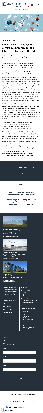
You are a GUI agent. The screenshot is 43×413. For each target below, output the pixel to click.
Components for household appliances (28, 326)
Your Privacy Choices (16, 407)
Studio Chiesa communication (27, 402)
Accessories (26, 321)
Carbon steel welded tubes (30, 300)
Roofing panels (27, 317)
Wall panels (26, 316)
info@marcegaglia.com (9, 280)
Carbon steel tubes (26, 299)
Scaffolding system (28, 319)
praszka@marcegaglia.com (10, 258)
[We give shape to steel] (18, 4)
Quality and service (10, 295)
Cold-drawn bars (25, 305)
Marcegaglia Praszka (11, 291)
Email (5, 365)
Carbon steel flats (25, 291)
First (4, 348)
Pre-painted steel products (28, 308)
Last (4, 357)
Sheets (25, 295)
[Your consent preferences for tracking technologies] (3, 409)
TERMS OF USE (12, 394)
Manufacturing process (11, 293)
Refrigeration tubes (28, 302)
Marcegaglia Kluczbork (11, 289)
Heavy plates (24, 311)
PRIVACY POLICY (21, 394)
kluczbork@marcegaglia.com (11, 236)
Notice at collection (10, 411)
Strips (24, 294)
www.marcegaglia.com (9, 281)
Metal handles (26, 328)
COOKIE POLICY (31, 394)
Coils (24, 292)
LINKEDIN (7, 341)
